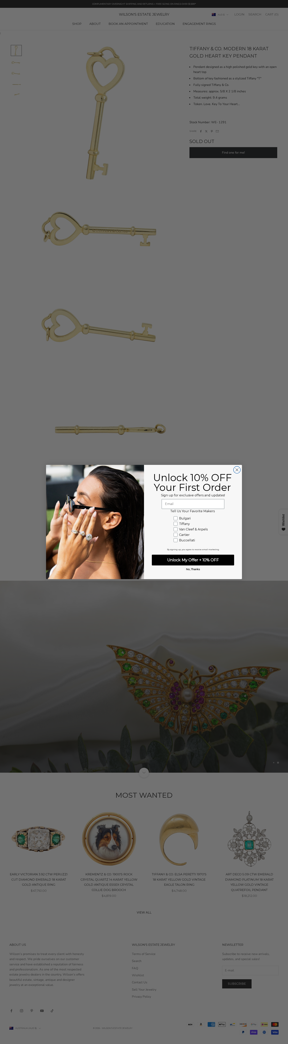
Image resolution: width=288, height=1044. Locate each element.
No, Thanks (193, 569)
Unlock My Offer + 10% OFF (193, 560)
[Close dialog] (237, 469)
